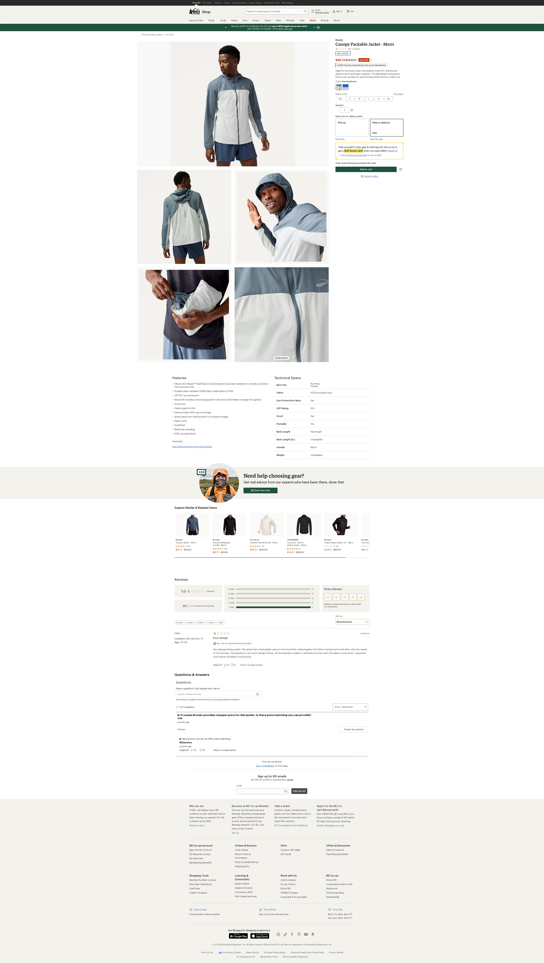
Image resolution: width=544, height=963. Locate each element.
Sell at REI (285, 888)
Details (391, 150)
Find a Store (270, 909)
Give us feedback (265, 765)
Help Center (200, 909)
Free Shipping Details (337, 854)
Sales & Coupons (335, 849)
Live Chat (337, 909)
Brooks (339, 39)
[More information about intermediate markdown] (371, 60)
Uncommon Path (243, 892)
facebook (292, 934)
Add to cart (366, 169)
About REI (331, 880)
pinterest (299, 934)
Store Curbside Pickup (246, 862)
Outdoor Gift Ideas (290, 849)
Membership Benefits (200, 862)
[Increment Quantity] (352, 110)
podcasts (313, 934)
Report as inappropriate (251, 665)
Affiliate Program (289, 892)
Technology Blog (335, 892)
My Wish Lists (196, 858)
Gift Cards (285, 854)
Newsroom (332, 888)
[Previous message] (226, 27)
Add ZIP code (376, 139)
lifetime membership (357, 155)
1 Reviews (210, 591)
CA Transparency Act (245, 956)
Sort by (338, 616)
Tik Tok (285, 934)
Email (239, 785)
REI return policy (369, 176)
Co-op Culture (287, 884)
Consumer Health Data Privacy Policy (307, 952)
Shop (206, 12)
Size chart (398, 94)
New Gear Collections (200, 884)
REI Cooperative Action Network (291, 825)
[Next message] (314, 27)
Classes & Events (243, 887)
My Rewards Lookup (200, 854)
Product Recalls (336, 952)
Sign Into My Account (200, 849)
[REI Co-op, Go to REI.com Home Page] (194, 11)
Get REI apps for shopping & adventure (249, 930)
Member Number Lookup (202, 880)
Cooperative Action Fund (339, 884)
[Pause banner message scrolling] (318, 27)
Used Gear (194, 888)
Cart (352, 11)
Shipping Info (242, 866)
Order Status (241, 849)
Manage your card (334, 825)
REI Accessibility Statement (295, 956)
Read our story (196, 825)
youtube (306, 934)
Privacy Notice (252, 952)
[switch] (179, 622)
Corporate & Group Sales (293, 897)
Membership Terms (269, 956)
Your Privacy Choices (231, 952)
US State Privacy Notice (275, 952)
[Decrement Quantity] (337, 110)
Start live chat (262, 490)
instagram (278, 934)
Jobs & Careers (288, 880)
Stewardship (332, 897)
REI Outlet (343, 53)
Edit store (340, 139)
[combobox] (276, 11)
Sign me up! (299, 791)
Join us (235, 832)
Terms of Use (207, 952)
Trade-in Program (198, 892)
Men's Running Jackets (153, 34)
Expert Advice (242, 883)
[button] (233, 104)
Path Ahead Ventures (246, 896)
